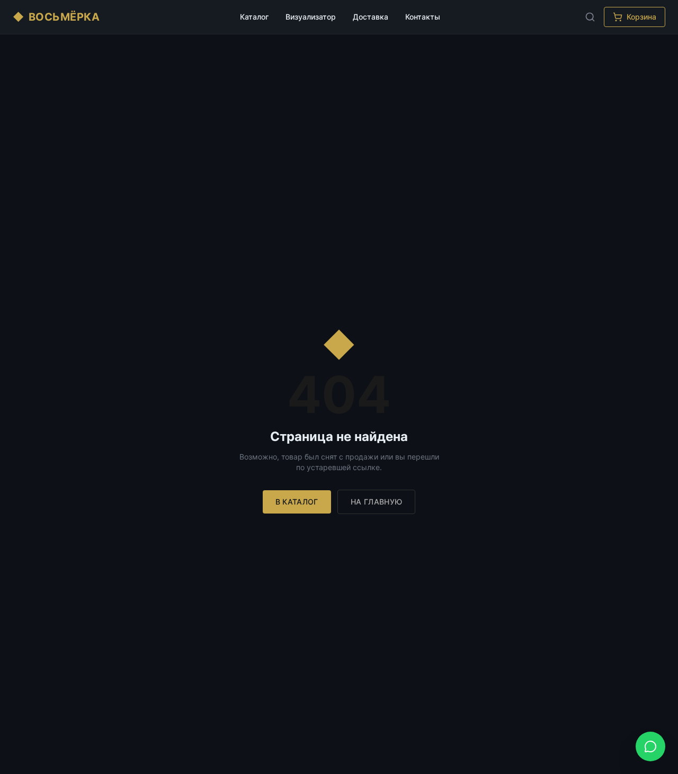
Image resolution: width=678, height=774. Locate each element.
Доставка (370, 16)
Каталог (254, 16)
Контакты (422, 16)
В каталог (296, 501)
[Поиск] (590, 16)
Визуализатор (311, 16)
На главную (377, 501)
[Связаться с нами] (650, 746)
